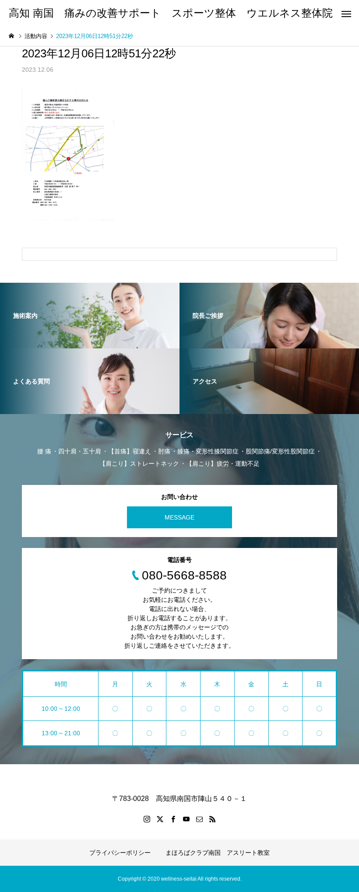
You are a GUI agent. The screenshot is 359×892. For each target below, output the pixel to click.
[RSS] (212, 819)
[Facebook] (173, 819)
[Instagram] (146, 819)
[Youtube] (186, 819)
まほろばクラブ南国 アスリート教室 (217, 852)
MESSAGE (179, 517)
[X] (159, 819)
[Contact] (199, 819)
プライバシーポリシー (120, 852)
